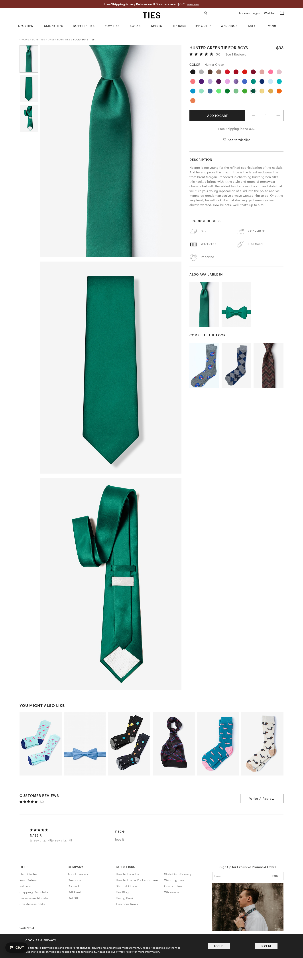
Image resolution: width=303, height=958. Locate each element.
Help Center (28, 874)
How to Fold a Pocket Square (137, 880)
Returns (25, 886)
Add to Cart (217, 115)
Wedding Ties (174, 880)
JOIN (274, 876)
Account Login (249, 13)
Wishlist (270, 13)
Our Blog (122, 892)
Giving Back (124, 898)
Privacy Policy (124, 951)
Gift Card (74, 892)
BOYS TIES (38, 39)
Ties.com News (127, 904)
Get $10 (73, 898)
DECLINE (266, 946)
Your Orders (28, 880)
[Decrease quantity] (253, 115)
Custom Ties (173, 886)
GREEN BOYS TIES (59, 39)
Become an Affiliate (34, 898)
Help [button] (24, 867)
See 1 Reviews (235, 54)
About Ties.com (79, 874)
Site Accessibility (32, 904)
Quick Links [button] (125, 867)
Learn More (193, 4)
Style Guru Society (177, 874)
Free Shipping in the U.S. (236, 129)
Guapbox (74, 880)
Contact (73, 886)
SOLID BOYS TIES (84, 39)
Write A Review (261, 798)
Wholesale (171, 892)
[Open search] (206, 13)
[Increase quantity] (278, 115)
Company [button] (75, 867)
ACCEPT (219, 946)
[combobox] (222, 13)
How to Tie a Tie (127, 874)
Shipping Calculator (34, 892)
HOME (25, 39)
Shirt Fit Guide (126, 886)
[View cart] (282, 13)
